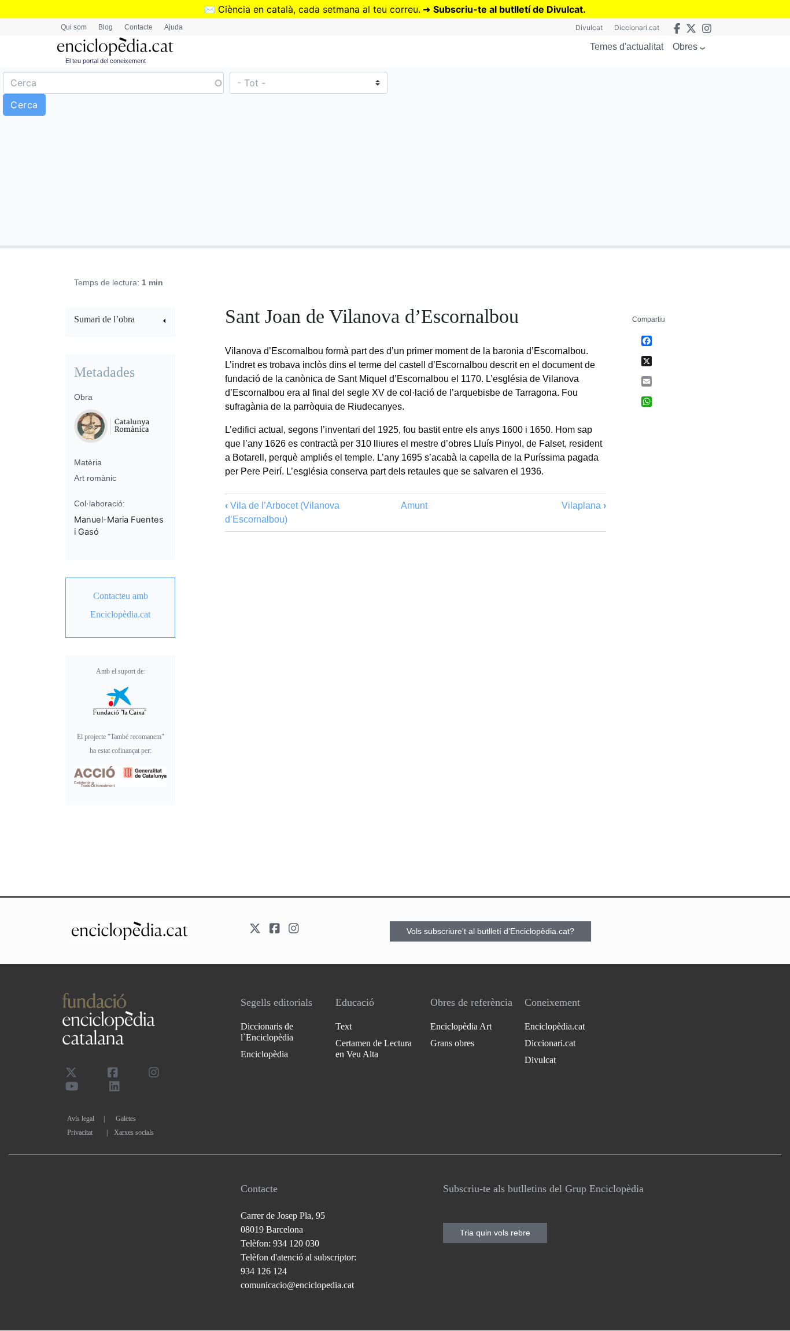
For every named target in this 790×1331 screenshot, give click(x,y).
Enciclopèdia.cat (555, 1026)
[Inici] (115, 46)
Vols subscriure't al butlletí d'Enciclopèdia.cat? (490, 931)
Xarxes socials (134, 1132)
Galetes (126, 1119)
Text (343, 1026)
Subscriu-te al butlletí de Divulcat (508, 9)
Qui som (74, 27)
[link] (120, 321)
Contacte (138, 27)
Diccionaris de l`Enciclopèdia (267, 1031)
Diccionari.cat (636, 27)
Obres (685, 47)
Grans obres (452, 1043)
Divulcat (589, 27)
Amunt (414, 505)
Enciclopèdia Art (461, 1026)
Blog (105, 27)
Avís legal (80, 1119)
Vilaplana (584, 505)
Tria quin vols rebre (495, 1232)
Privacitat (80, 1132)
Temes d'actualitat (626, 47)
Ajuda (173, 27)
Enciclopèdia (264, 1054)
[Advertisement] (591, 156)
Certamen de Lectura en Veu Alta (373, 1048)
